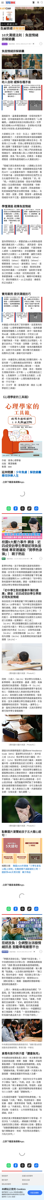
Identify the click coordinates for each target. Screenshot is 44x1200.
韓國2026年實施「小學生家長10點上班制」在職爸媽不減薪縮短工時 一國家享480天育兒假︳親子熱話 (21, 869)
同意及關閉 (34, 1193)
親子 (3, 558)
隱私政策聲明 (6, 1184)
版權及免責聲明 (27, 1176)
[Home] (10, 2)
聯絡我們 (5, 1176)
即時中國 (5, 951)
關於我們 (5, 1180)
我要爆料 (25, 1184)
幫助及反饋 (26, 1180)
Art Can (4, 44)
